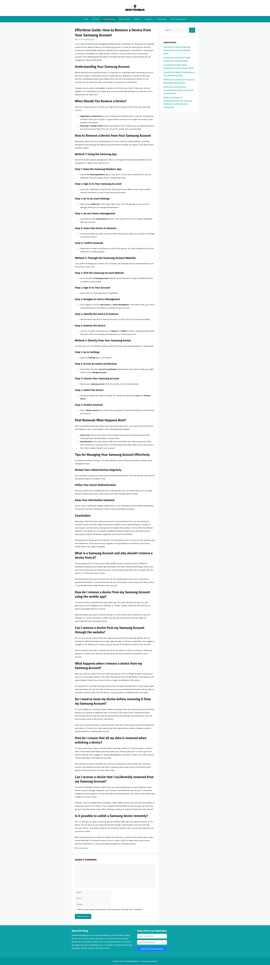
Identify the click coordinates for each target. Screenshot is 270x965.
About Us (137, 19)
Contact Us (149, 19)
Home (86, 19)
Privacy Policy (161, 19)
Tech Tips (95, 19)
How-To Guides (124, 19)
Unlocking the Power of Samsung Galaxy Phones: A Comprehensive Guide (176, 50)
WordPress (153, 961)
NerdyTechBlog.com (132, 961)
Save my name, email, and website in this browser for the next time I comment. (109, 909)
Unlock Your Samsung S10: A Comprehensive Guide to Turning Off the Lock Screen (178, 90)
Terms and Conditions (178, 19)
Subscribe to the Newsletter (152, 949)
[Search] (192, 30)
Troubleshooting (109, 19)
